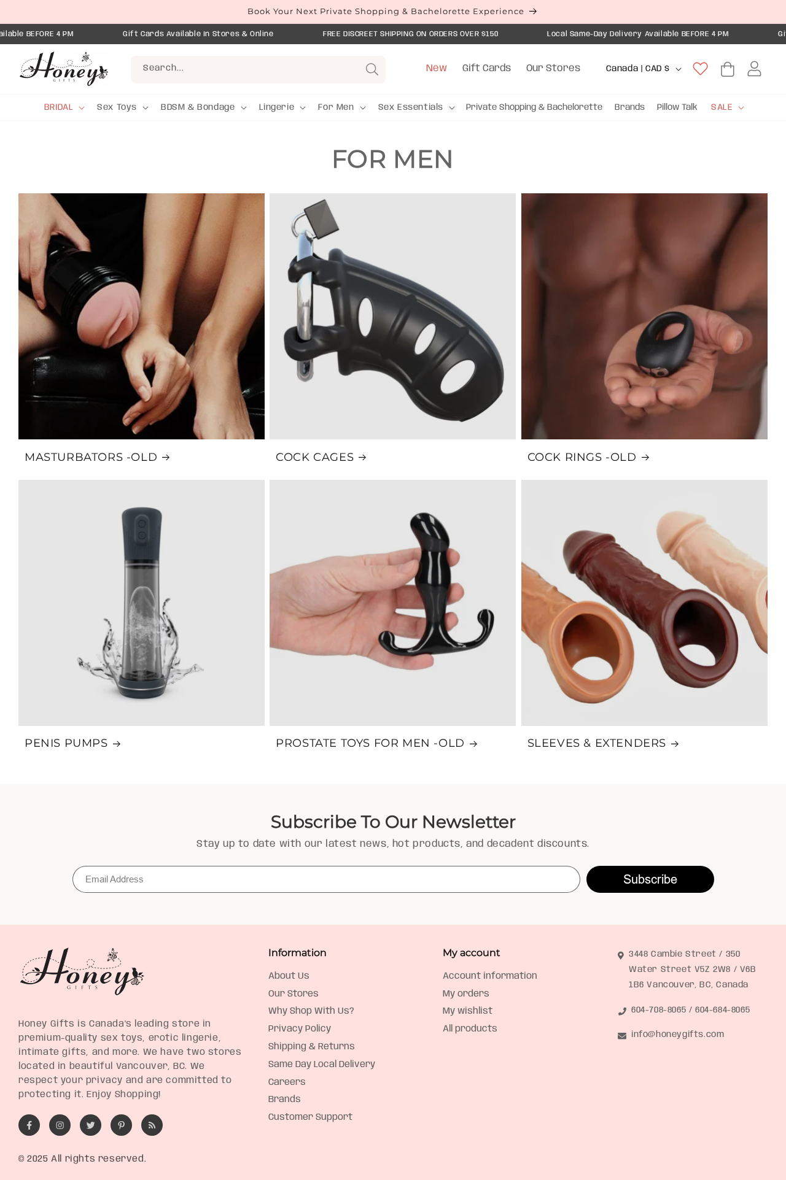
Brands (284, 1100)
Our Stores (553, 68)
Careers (287, 1082)
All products (470, 1029)
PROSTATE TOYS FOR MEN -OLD (370, 743)
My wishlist (467, 1011)
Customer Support (310, 1117)
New (436, 68)
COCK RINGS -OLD (582, 457)
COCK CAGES (315, 457)
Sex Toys (117, 107)
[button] (63, 107)
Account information (490, 976)
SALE (722, 107)
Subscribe (650, 879)
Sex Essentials (410, 107)
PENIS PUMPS (66, 743)
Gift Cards (486, 68)
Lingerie (277, 107)
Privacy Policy (299, 1029)
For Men (336, 107)
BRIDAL (59, 107)
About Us (288, 976)
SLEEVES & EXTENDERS (596, 743)
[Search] (372, 69)
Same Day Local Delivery (321, 1065)
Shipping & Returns (311, 1047)
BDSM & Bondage (198, 107)
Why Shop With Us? (311, 1011)
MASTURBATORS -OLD (91, 457)
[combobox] (258, 69)
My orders (466, 994)
